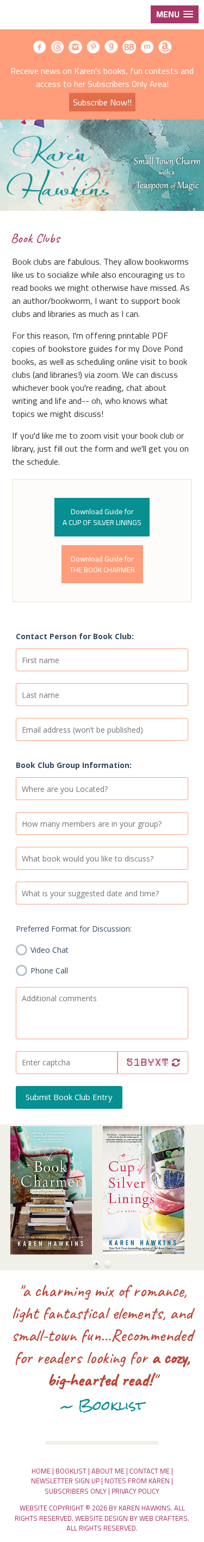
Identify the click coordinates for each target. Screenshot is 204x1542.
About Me (108, 1470)
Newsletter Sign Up (65, 1480)
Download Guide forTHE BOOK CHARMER (102, 564)
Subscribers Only (76, 1490)
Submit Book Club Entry (69, 1096)
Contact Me (149, 1470)
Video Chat (48, 949)
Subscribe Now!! (102, 102)
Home (41, 1470)
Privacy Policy (135, 1490)
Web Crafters (163, 1518)
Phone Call (48, 970)
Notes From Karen (137, 1480)
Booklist (70, 1470)
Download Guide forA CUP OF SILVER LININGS (102, 516)
